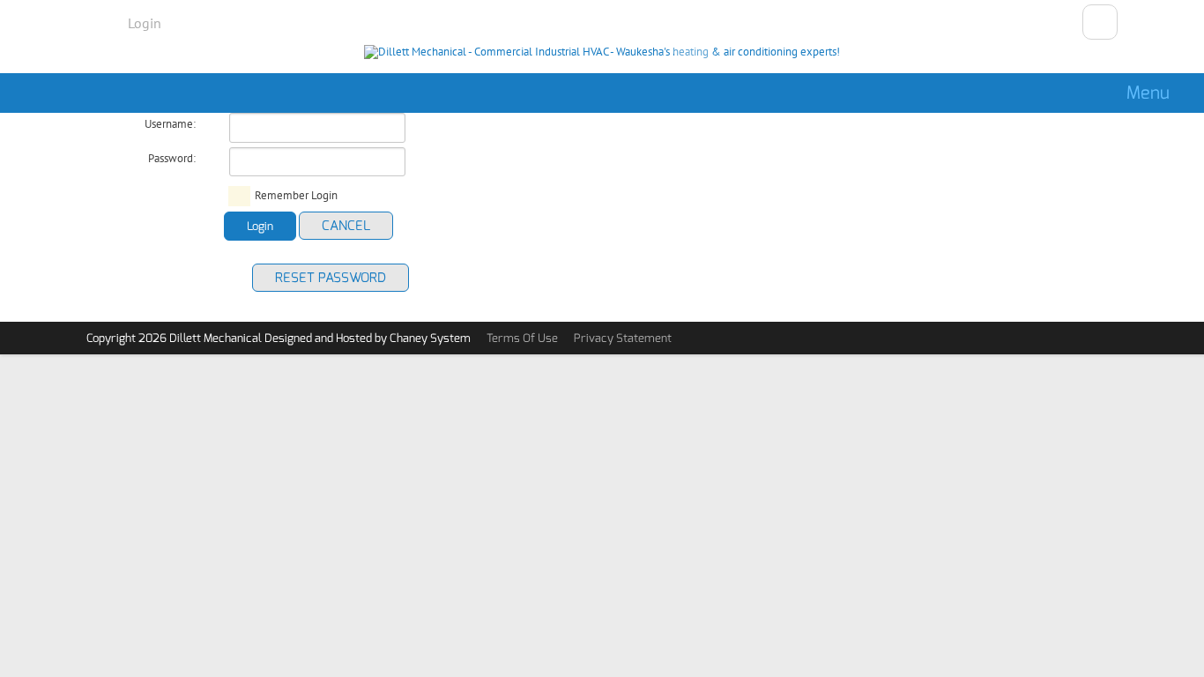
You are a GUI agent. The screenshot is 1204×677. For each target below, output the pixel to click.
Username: (170, 124)
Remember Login (296, 196)
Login (144, 23)
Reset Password (330, 277)
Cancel (346, 225)
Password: (172, 159)
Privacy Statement (623, 338)
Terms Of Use (522, 338)
